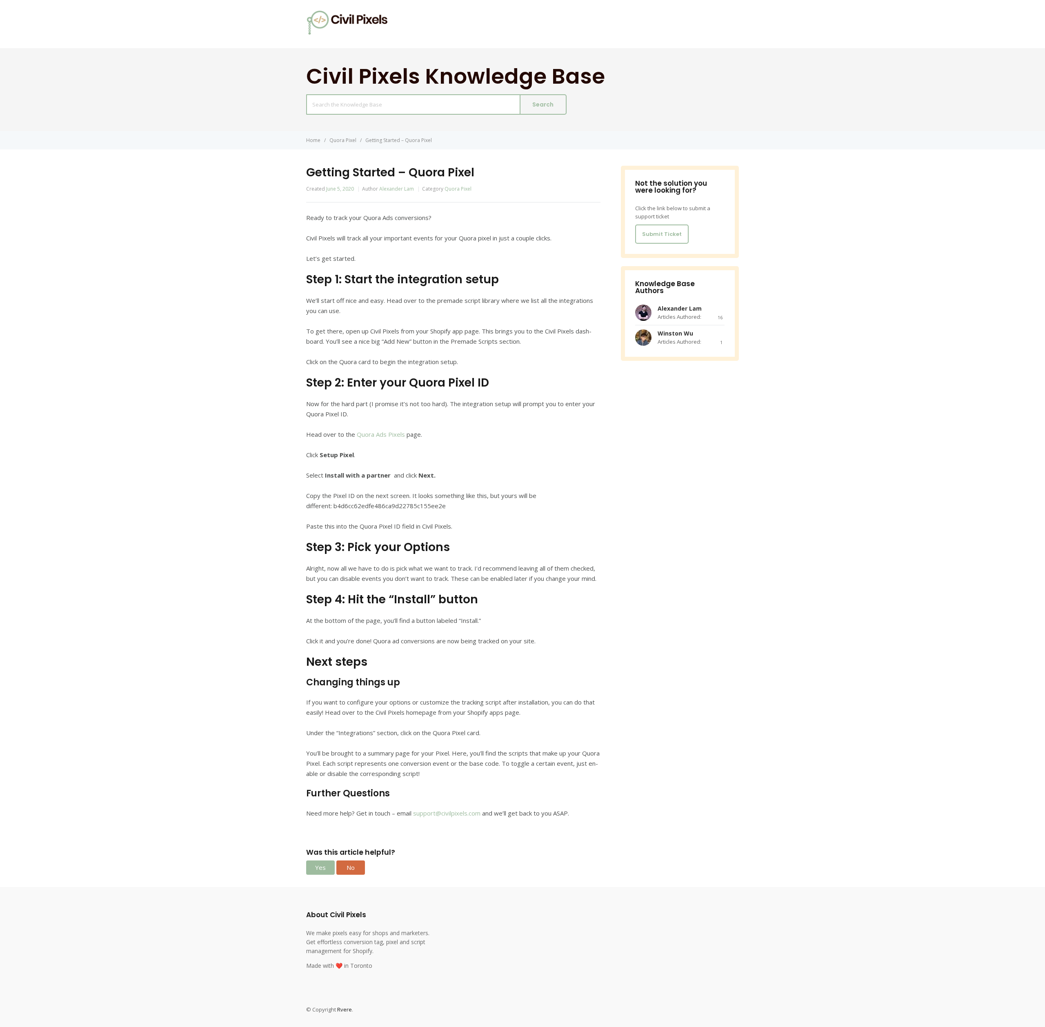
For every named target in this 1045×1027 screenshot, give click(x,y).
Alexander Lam (396, 188)
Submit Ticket (662, 234)
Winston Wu (675, 333)
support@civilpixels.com (446, 813)
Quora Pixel (458, 188)
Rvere (344, 1009)
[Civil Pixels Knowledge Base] (347, 33)
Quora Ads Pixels (381, 434)
